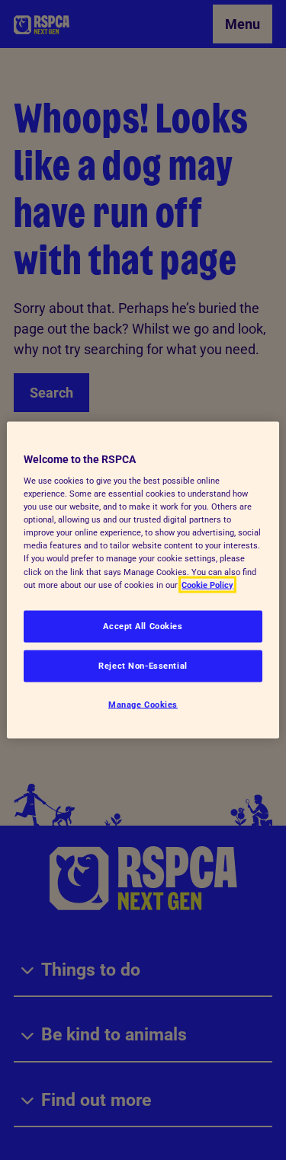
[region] (142, 580)
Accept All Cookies (142, 625)
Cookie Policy (207, 584)
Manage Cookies (143, 703)
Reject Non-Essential (142, 665)
